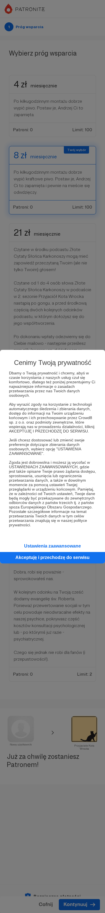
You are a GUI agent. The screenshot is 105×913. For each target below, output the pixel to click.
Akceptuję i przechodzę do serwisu (52, 557)
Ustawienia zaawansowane (52, 546)
